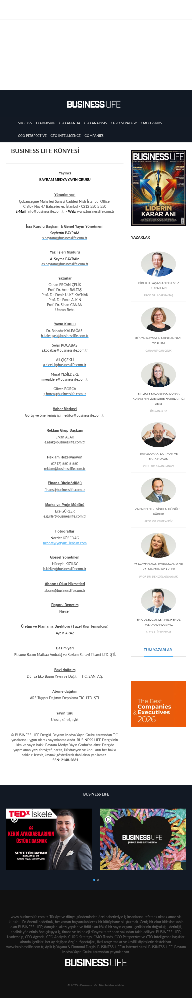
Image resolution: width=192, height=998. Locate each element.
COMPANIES (94, 136)
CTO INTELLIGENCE (65, 136)
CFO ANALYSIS (95, 123)
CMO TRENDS (151, 123)
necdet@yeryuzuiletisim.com (65, 543)
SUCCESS (25, 123)
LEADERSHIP (45, 123)
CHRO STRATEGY (124, 123)
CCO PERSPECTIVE (32, 136)
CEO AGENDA (69, 123)
